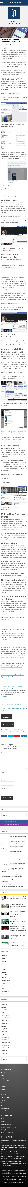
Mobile (3, 983)
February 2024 (5, 1012)
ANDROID (4, 956)
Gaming (3, 972)
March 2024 (4, 1009)
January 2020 (5, 1037)
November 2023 (5, 1018)
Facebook (12, 704)
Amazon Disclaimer (6, 1124)
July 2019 (4, 1053)
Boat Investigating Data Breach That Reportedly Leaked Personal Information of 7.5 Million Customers (13, 1163)
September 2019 (5, 1048)
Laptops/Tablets (5, 980)
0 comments (6, 717)
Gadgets (3, 969)
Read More (4, 289)
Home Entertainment (7, 975)
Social (3, 48)
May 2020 (4, 1029)
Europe (3, 966)
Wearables (4, 994)
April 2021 (4, 1026)
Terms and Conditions (7, 1132)
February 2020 (5, 1034)
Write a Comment (8, 724)
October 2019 (5, 1045)
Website (3, 788)
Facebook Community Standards (14, 521)
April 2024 (4, 1007)
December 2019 (5, 1039)
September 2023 (5, 1020)
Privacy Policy (5, 1129)
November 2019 (5, 1042)
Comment (4, 752)
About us (3, 1121)
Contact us (4, 1119)
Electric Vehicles (5, 964)
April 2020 (4, 1031)
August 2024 (4, 1004)
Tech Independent (15, 2)
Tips (2, 988)
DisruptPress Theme (20, 1182)
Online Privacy (18, 704)
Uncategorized (5, 991)
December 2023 (5, 1015)
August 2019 (4, 1050)
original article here (20, 731)
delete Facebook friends (7, 611)
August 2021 (4, 1023)
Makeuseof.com (5, 731)
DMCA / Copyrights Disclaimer (9, 1127)
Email (3, 780)
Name (3, 772)
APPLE (3, 958)
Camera (3, 961)
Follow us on (11, 821)
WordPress (11, 1182)
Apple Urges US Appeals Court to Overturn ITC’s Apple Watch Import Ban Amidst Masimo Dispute (13, 1147)
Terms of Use (14, 1179)
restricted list (17, 259)
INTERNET (4, 977)
